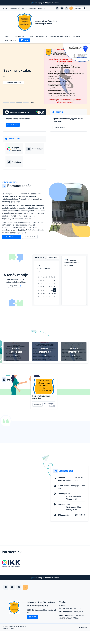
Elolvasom (37, 405)
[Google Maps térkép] (21, 493)
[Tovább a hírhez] (44, 386)
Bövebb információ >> (16, 351)
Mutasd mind (53, 257)
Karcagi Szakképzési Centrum (47, 3)
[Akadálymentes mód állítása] (25, 587)
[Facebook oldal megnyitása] (57, 8)
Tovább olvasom (12, 125)
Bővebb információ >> (14, 82)
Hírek (31, 36)
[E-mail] (18, 587)
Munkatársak (17, 162)
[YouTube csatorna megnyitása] (62, 8)
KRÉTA (26, 40)
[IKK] (11, 563)
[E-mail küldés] (66, 8)
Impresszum (83, 627)
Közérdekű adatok (11, 40)
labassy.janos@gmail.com (70, 608)
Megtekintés (14, 286)
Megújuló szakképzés (16, 149)
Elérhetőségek (37, 149)
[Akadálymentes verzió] (71, 8)
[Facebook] (5, 587)
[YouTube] (12, 587)
